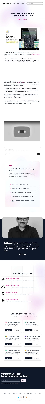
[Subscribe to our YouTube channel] (21, 397)
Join (38, 153)
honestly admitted (18, 52)
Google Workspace (21, 249)
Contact (22, 3)
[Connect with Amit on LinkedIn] (22, 254)
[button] (22, 131)
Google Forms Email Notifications (33, 336)
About (14, 3)
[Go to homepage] (6, 3)
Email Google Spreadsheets (13, 350)
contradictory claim (35, 54)
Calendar (20, 393)
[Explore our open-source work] (23, 397)
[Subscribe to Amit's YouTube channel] (25, 254)
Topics (18, 3)
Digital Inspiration (21, 399)
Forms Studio (15, 393)
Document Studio (31, 322)
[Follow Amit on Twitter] (20, 254)
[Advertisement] (22, 71)
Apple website (21, 82)
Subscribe (23, 380)
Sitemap (39, 393)
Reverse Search (29, 393)
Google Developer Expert (13, 247)
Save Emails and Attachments (14, 336)
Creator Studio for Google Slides (33, 350)
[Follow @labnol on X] (18, 397)
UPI (24, 393)
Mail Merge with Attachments (14, 322)
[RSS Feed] (26, 397)
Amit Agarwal (8, 243)
